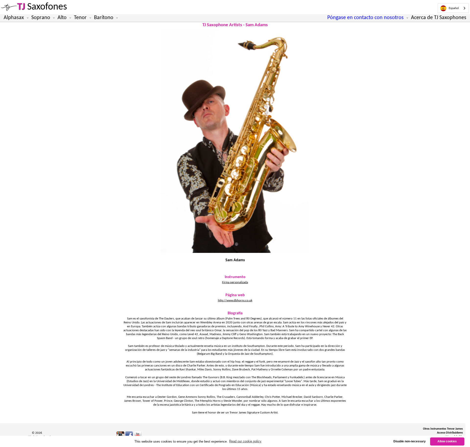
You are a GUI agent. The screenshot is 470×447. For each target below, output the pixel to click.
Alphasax (14, 18)
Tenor (80, 18)
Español (454, 8)
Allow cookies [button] (447, 441)
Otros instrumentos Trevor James (443, 428)
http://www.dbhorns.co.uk (235, 300)
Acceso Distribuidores (450, 432)
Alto (62, 18)
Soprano (40, 18)
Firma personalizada (235, 282)
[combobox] (453, 8)
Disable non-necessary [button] (409, 441)
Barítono (103, 18)
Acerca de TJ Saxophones (438, 18)
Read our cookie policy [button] (245, 441)
